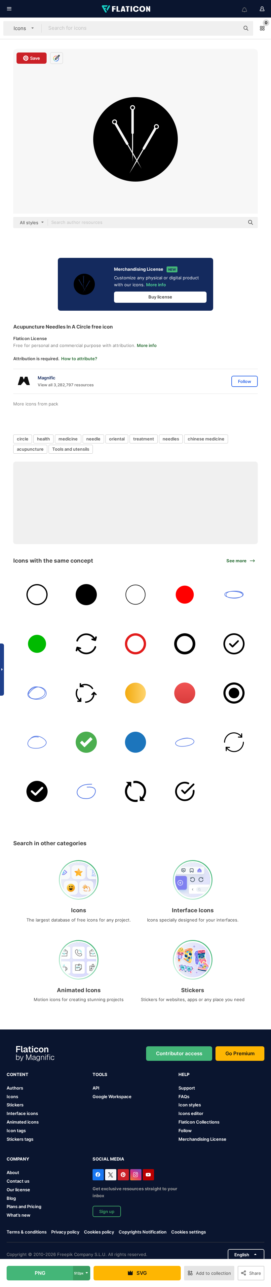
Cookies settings (188, 1232)
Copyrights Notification (143, 1232)
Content (17, 1074)
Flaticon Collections (198, 1122)
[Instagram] (135, 1174)
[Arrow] (234, 594)
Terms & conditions (27, 1232)
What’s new (18, 1215)
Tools (100, 1074)
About (13, 1172)
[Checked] (37, 791)
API (96, 1088)
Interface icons (22, 1113)
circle (22, 438)
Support (186, 1088)
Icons (12, 1096)
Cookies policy (99, 1232)
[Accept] (86, 742)
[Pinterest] (123, 1174)
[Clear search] (231, 28)
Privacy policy (65, 1232)
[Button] (37, 643)
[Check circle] (184, 791)
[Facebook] (98, 1174)
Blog (11, 1198)
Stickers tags (20, 1139)
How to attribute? (79, 358)
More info (156, 284)
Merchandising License (202, 1139)
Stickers (15, 1104)
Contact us (18, 1181)
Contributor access (179, 1053)
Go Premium (239, 1053)
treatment (143, 438)
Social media (108, 1159)
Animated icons (23, 1122)
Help (183, 1074)
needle (93, 438)
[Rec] (184, 643)
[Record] (135, 742)
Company (18, 1159)
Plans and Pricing (24, 1206)
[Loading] (135, 791)
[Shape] (135, 693)
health (43, 438)
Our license (18, 1189)
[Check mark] (234, 643)
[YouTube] (148, 1174)
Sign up (106, 1211)
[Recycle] (234, 742)
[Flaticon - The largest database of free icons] (126, 9)
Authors (15, 1088)
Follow (185, 1130)
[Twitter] (110, 1174)
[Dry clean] (37, 594)
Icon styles (189, 1104)
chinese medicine (206, 438)
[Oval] (135, 594)
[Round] (184, 693)
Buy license (160, 296)
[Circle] (184, 594)
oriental (117, 438)
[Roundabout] (86, 693)
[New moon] (86, 594)
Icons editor (190, 1113)
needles (171, 438)
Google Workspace (112, 1096)
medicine (68, 438)
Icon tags (16, 1130)
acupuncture (30, 449)
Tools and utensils (70, 449)
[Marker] (37, 693)
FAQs (183, 1096)
